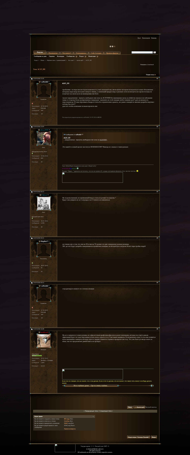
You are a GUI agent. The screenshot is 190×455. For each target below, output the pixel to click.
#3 (157, 192)
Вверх (130, 407)
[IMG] (66, 423)
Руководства (53, 53)
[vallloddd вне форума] (43, 90)
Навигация (92, 56)
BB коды (67, 419)
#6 (157, 329)
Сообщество (71, 56)
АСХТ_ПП (41, 69)
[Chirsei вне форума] (43, 203)
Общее (42, 60)
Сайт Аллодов (96, 53)
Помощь (153, 38)
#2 (157, 126)
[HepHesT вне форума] (43, 250)
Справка (52, 56)
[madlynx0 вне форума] (43, 341)
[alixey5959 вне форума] (43, 138)
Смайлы (67, 421)
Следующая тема (106, 411)
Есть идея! (71, 60)
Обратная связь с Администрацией (56, 60)
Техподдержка (81, 53)
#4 (157, 238)
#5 (157, 282)
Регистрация (146, 38)
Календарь (60, 56)
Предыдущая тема (91, 411)
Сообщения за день (40, 56)
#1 (157, 78)
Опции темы (150, 74)
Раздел (81, 56)
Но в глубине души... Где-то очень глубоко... (91, 386)
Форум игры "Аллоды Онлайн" (138, 437)
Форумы (40, 52)
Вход (139, 38)
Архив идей (80, 60)
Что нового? (66, 53)
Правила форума (112, 53)
